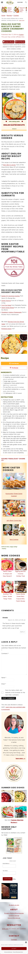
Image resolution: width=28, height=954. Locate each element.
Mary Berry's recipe (9, 165)
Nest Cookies (14, 539)
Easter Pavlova (6, 300)
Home (3, 15)
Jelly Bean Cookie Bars (14, 520)
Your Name (5, 870)
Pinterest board (6, 328)
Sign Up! (5, 928)
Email (3, 684)
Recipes (9, 15)
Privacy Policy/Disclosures (14, 913)
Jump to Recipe (9, 42)
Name (3, 677)
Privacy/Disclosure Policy (18, 951)
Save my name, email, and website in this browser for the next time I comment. (15, 692)
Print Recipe (21, 42)
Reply (22, 632)
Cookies (16, 15)
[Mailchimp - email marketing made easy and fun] (14, 880)
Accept (14, 948)
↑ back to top (14, 905)
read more (21, 20)
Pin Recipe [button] (15, 367)
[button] (26, 942)
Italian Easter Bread (7, 307)
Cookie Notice (14, 915)
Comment (5, 653)
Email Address (6, 863)
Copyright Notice (14, 918)
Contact (14, 939)
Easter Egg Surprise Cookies (10, 296)
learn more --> (20, 758)
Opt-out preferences (8, 951)
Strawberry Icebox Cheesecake (11, 312)
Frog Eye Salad (6, 305)
